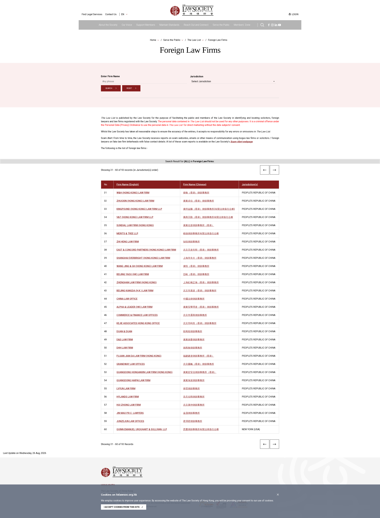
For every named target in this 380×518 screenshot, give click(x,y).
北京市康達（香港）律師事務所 (199, 290)
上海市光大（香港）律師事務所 (199, 258)
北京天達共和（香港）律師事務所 (201, 249)
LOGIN (295, 14)
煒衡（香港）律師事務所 (196, 192)
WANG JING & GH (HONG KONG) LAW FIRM (140, 266)
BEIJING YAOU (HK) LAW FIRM (133, 274)
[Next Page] (274, 170)
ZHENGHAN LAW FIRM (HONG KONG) (137, 282)
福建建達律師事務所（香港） (198, 355)
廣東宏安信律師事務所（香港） (199, 372)
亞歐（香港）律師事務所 (196, 274)
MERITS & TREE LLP (127, 233)
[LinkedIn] (276, 24)
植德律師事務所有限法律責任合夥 (201, 233)
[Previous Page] (264, 170)
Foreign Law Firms (217, 40)
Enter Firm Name (110, 76)
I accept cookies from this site (123, 507)
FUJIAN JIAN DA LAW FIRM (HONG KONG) (139, 355)
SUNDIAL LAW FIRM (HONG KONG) (135, 225)
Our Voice (127, 24)
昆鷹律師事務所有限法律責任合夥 (201, 429)
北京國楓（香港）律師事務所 (198, 364)
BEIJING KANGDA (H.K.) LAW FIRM (135, 290)
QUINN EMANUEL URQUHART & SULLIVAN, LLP (142, 429)
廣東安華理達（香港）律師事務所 (201, 307)
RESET (129, 88)
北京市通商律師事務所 (195, 315)
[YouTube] (279, 24)
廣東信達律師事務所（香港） (198, 225)
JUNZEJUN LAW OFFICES (130, 421)
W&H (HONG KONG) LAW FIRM (133, 192)
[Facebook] (269, 24)
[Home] (207, 10)
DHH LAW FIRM (125, 347)
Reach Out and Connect (196, 24)
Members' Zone (242, 24)
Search (108, 88)
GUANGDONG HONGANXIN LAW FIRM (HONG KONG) (144, 372)
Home (153, 40)
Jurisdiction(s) (250, 184)
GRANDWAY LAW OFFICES (131, 364)
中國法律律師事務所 (194, 298)
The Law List (194, 40)
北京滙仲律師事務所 (194, 404)
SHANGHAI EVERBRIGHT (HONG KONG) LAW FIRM (143, 258)
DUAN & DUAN (124, 331)
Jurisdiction (196, 76)
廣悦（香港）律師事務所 (196, 266)
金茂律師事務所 (191, 413)
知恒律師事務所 (191, 241)
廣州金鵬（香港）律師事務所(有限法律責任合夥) (209, 209)
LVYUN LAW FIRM (126, 388)
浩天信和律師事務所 (194, 396)
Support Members (145, 24)
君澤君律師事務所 (192, 421)
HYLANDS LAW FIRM (128, 396)
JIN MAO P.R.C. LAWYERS (130, 413)
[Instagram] (272, 24)
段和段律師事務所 (192, 331)
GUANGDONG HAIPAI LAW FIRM (133, 380)
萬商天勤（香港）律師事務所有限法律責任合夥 (208, 217)
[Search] (262, 24)
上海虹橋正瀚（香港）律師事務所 (201, 282)
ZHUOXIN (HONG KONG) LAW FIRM (135, 200)
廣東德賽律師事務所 (194, 339)
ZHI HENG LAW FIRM (128, 241)
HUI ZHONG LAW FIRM (129, 404)
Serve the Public (221, 24)
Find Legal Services (92, 14)
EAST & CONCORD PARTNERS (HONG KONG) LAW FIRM (146, 249)
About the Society (108, 24)
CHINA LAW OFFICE (127, 298)
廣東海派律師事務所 (194, 380)
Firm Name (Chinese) (194, 184)
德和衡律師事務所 (192, 347)
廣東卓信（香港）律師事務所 (198, 200)
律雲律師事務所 (191, 388)
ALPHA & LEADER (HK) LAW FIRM (134, 307)
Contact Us (111, 14)
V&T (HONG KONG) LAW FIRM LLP (135, 217)
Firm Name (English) (128, 184)
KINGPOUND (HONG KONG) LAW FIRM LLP (139, 209)
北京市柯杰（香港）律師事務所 (199, 323)
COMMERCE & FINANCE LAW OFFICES (137, 315)
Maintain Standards (169, 24)
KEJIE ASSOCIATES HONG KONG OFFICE (138, 323)
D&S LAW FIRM (125, 339)
